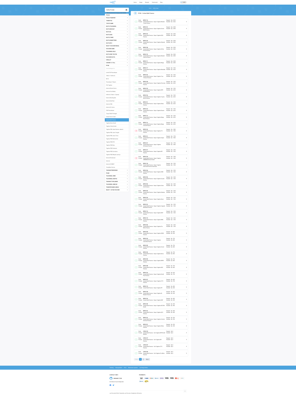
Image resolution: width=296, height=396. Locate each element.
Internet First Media (110, 91)
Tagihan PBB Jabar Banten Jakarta (114, 129)
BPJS (107, 78)
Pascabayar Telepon (111, 82)
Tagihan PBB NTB (110, 142)
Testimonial (154, 2)
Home (135, 2)
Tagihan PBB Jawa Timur (112, 135)
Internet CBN (109, 104)
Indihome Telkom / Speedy (112, 94)
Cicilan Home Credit (111, 116)
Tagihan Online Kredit (111, 126)
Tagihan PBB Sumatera (111, 151)
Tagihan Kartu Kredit (111, 123)
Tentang (111, 367)
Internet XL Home (110, 107)
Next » (147, 359)
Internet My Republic (111, 97)
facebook (110, 385)
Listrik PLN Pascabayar (111, 72)
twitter (113, 385)
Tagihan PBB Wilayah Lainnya (113, 154)
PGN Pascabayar (110, 110)
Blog (161, 2)
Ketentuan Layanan (133, 367)
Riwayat (147, 2)
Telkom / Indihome (110, 75)
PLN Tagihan (109, 85)
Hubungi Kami (118, 367)
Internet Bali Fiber (110, 101)
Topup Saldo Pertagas (111, 113)
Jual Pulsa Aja (112, 393)
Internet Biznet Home (111, 88)
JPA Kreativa (139, 393)
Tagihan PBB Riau (110, 145)
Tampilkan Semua (110, 167)
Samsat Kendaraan (110, 157)
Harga (140, 2)
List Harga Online (144, 367)
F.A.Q (125, 367)
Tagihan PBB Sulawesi (111, 148)
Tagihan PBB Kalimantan (112, 138)
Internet (108, 161)
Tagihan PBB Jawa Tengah (112, 132)
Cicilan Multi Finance (111, 119)
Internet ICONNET (110, 164)
